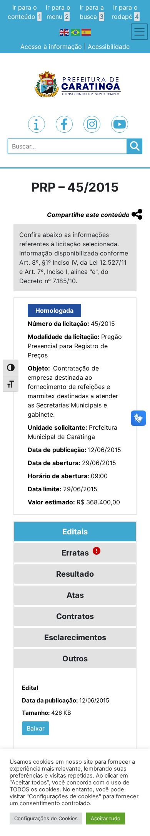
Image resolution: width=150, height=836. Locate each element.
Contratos (75, 616)
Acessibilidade (109, 46)
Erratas (75, 552)
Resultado (75, 574)
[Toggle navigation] (139, 31)
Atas (75, 595)
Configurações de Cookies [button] (46, 818)
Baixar (36, 728)
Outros (75, 658)
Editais (75, 531)
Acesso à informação (51, 46)
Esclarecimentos (75, 637)
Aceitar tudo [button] (105, 818)
